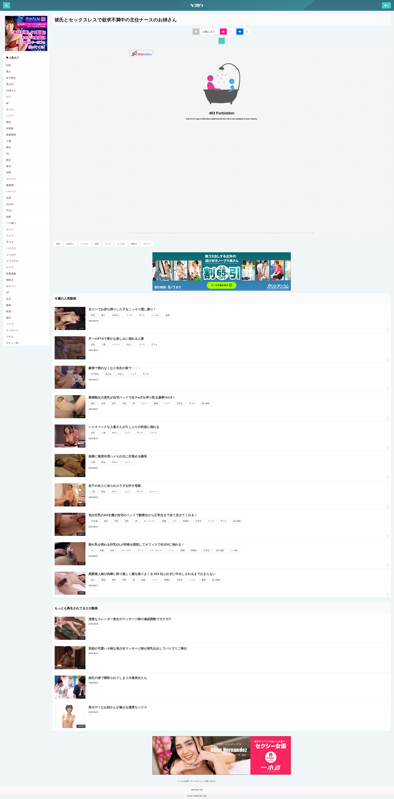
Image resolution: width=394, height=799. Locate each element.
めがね (10, 204)
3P (7, 292)
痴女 (8, 122)
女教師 (10, 128)
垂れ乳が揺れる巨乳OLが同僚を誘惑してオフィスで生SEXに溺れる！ (136, 544)
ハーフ (10, 115)
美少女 (10, 84)
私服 (143, 579)
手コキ (10, 242)
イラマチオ (12, 261)
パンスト (84, 243)
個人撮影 (206, 403)
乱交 (8, 298)
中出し (10, 210)
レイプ (10, 267)
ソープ (10, 324)
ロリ (8, 96)
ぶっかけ (11, 254)
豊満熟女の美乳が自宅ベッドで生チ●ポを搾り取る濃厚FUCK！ (131, 397)
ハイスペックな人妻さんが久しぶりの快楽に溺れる (123, 427)
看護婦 (10, 185)
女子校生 (11, 77)
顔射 (8, 216)
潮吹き (10, 279)
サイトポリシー (196, 781)
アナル (10, 336)
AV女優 (94, 521)
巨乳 (8, 65)
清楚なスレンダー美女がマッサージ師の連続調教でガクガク (130, 619)
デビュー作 (12, 343)
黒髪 (102, 550)
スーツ (144, 403)
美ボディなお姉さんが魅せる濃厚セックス (117, 707)
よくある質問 (183, 781)
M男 (8, 172)
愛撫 (156, 403)
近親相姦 (11, 273)
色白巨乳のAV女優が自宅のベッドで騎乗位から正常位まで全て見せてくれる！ (142, 515)
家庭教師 (11, 134)
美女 (103, 403)
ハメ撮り (11, 223)
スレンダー (126, 550)
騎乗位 (186, 521)
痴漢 (8, 311)
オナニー (11, 286)
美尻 (112, 550)
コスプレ (11, 178)
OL (7, 153)
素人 (8, 71)
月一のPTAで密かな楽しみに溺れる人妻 (116, 338)
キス (175, 521)
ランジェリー (150, 521)
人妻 (8, 141)
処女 (8, 160)
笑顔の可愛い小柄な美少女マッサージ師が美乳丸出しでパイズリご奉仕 (137, 648)
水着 (8, 197)
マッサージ (12, 330)
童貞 (8, 166)
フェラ (10, 235)
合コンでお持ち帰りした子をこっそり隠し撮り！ (122, 309)
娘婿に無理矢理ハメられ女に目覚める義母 (117, 456)
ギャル (10, 109)
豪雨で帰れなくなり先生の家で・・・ (114, 368)
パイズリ (11, 248)
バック (171, 550)
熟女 (8, 147)
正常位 (180, 403)
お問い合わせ (209, 781)
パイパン (11, 191)
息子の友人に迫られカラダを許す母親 (114, 485)
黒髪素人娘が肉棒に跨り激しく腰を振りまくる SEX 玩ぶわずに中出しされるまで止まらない (151, 574)
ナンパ (10, 229)
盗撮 (8, 305)
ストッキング (156, 550)
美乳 (124, 403)
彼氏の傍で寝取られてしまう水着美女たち (117, 678)
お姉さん (11, 90)
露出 (8, 317)
